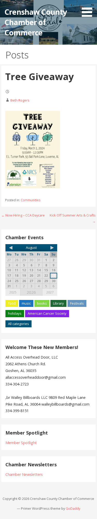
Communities (30, 200)
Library (58, 303)
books (42, 303)
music (26, 303)
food (12, 303)
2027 (50, 292)
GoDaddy (73, 508)
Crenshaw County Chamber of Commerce (35, 22)
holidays (14, 313)
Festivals (77, 303)
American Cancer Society (47, 313)
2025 (13, 292)
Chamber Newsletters (24, 474)
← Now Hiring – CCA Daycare (23, 215)
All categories (18, 323)
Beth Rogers (19, 100)
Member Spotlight (21, 442)
